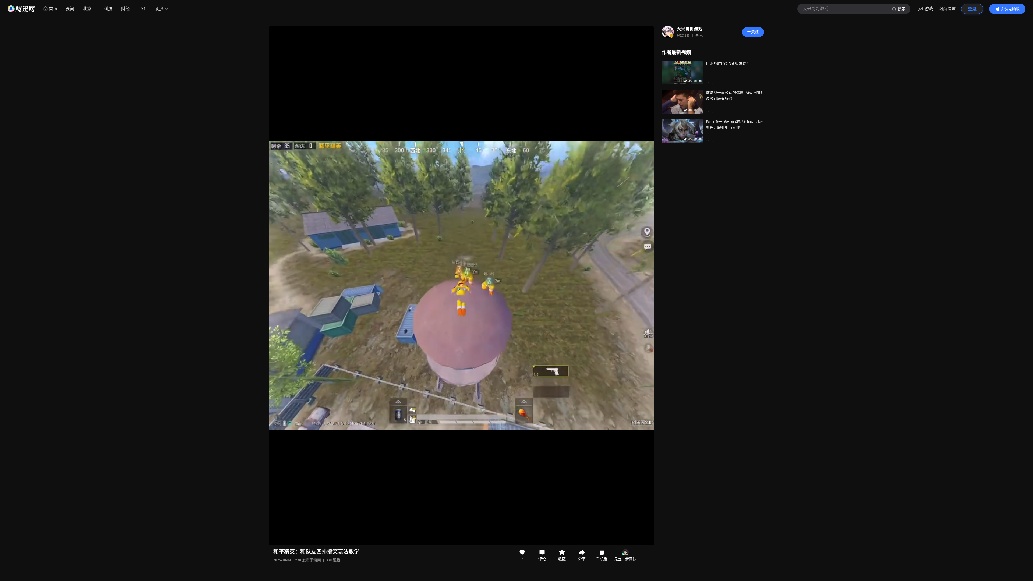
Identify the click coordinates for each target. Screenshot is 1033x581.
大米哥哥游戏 (689, 29)
